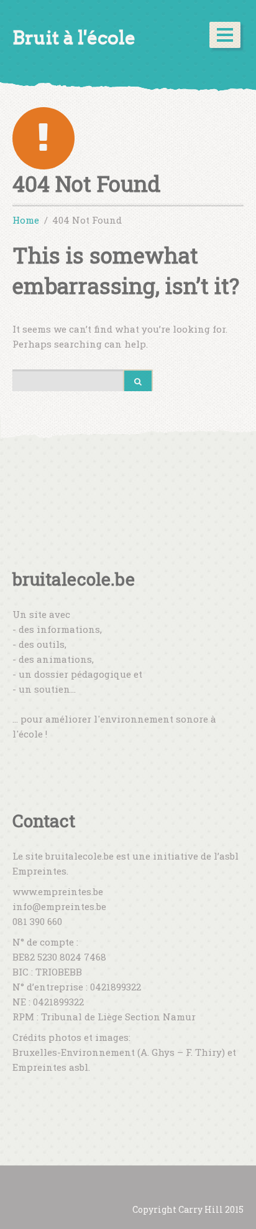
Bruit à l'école (73, 37)
